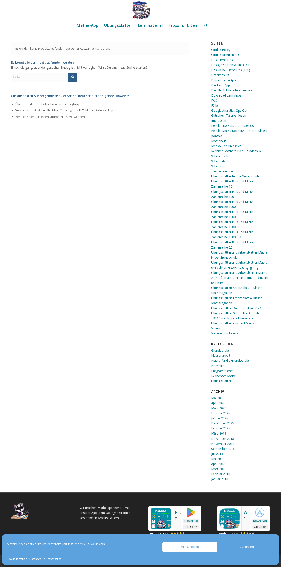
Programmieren (222, 371)
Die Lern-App (220, 85)
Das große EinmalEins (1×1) (230, 65)
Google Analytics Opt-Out (229, 110)
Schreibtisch (219, 156)
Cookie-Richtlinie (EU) (226, 55)
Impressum (54, 559)
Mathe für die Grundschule (230, 360)
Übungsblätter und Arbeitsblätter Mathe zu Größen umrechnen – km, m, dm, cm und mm (239, 277)
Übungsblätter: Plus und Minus (232, 323)
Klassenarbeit (220, 355)
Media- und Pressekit (226, 146)
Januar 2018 (219, 479)
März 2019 (218, 433)
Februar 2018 (220, 474)
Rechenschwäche (223, 376)
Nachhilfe (218, 366)
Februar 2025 (220, 428)
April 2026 (218, 403)
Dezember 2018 (222, 438)
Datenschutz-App (223, 80)
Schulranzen (219, 166)
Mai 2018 (217, 459)
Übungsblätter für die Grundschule (235, 176)
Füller (215, 105)
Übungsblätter (221, 381)
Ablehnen (247, 547)
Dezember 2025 (222, 423)
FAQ (214, 100)
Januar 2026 (219, 418)
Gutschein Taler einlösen (228, 115)
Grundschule (220, 350)
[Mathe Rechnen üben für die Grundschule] (140, 10)
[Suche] (204, 25)
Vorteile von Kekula (224, 333)
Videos (216, 328)
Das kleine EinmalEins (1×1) (230, 70)
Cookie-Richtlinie (17, 559)
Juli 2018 (217, 454)
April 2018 (218, 464)
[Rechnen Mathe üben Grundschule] (161, 527)
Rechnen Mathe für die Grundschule (236, 151)
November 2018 (222, 444)
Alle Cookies (190, 547)
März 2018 (218, 469)
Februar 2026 (220, 413)
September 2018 (223, 449)
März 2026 (218, 408)
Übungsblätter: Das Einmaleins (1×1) (237, 308)
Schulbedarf (219, 161)
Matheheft (218, 141)
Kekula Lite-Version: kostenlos (232, 125)
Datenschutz (37, 559)
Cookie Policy (220, 50)
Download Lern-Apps (226, 95)
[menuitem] (87, 25)
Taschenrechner (222, 171)
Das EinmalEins (222, 60)
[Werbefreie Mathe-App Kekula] (229, 527)
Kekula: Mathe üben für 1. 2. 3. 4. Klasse (239, 131)
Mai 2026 (217, 398)
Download (191, 521)
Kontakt (216, 136)
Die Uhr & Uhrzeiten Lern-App (232, 90)
